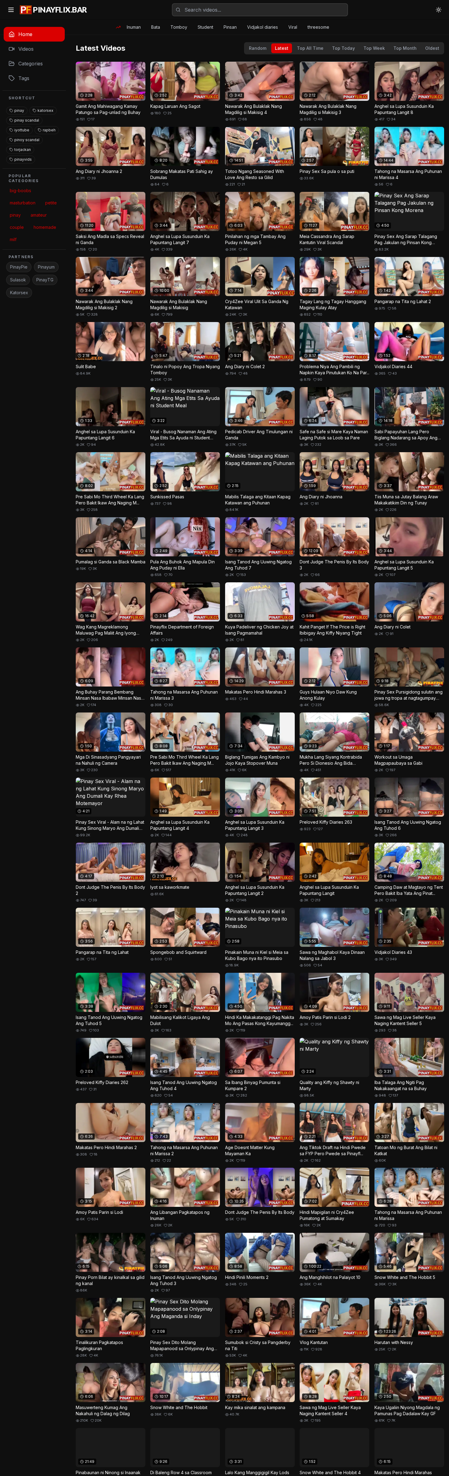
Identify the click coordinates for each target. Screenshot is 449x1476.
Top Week (374, 48)
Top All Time (310, 48)
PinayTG (44, 279)
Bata (155, 27)
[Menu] (11, 10)
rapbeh (49, 130)
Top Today (343, 48)
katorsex (45, 110)
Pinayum (46, 266)
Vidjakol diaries (262, 27)
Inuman (134, 27)
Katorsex (19, 292)
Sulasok (18, 279)
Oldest (432, 48)
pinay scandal (26, 120)
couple (17, 227)
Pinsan (230, 27)
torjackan (22, 149)
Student (205, 27)
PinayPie (18, 266)
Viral (292, 27)
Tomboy (178, 27)
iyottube (21, 130)
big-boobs (20, 190)
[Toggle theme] (438, 9)
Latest (281, 48)
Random (257, 48)
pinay (19, 110)
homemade (45, 227)
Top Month (405, 48)
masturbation (22, 202)
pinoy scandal (26, 139)
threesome (318, 27)
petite (51, 202)
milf (13, 239)
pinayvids (23, 159)
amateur (39, 215)
